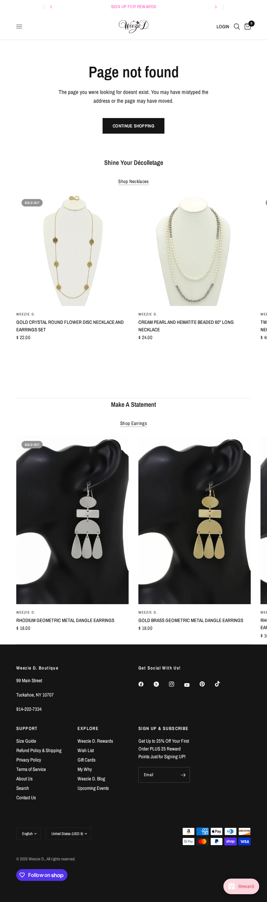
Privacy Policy (28, 759)
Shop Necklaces (133, 181)
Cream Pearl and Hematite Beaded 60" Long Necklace (186, 326)
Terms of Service (31, 769)
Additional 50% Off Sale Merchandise (184, 6)
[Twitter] (161, 684)
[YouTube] (191, 685)
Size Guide (26, 740)
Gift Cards (86, 759)
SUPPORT (27, 728)
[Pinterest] (207, 684)
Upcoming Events (93, 788)
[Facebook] (145, 684)
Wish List (85, 750)
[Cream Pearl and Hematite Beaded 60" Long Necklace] (194, 250)
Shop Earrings (133, 423)
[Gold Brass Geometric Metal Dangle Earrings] (194, 520)
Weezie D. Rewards (95, 740)
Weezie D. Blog (91, 778)
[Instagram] (176, 684)
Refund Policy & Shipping (39, 750)
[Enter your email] (183, 775)
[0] (246, 27)
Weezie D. (25, 314)
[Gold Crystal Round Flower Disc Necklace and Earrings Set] (72, 250)
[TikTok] (222, 684)
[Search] (237, 27)
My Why (84, 769)
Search (22, 788)
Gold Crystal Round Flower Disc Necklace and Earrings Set (70, 326)
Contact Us (26, 797)
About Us (24, 778)
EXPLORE (88, 728)
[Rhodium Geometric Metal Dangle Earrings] (72, 520)
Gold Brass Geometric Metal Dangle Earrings (190, 620)
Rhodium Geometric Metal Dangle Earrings (65, 620)
